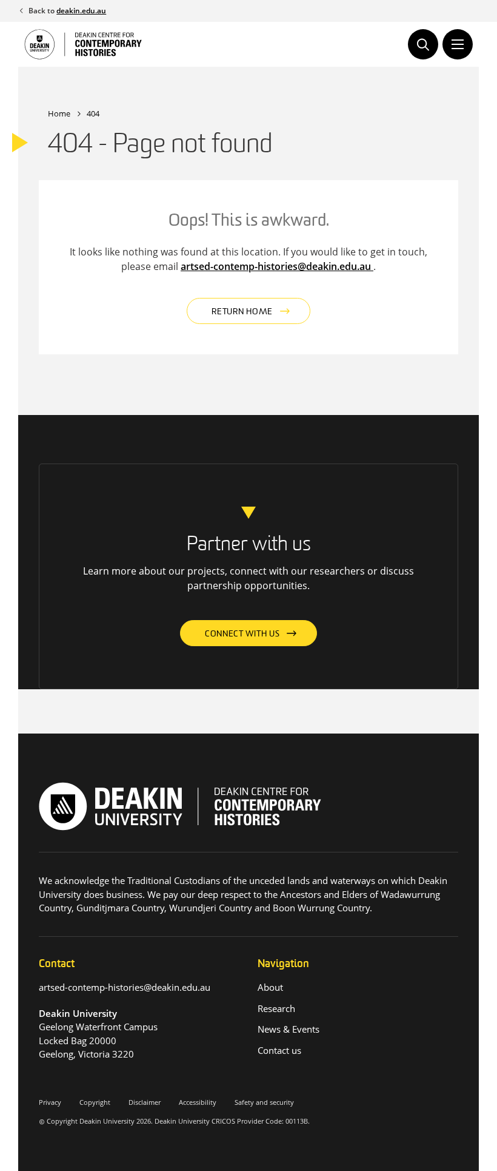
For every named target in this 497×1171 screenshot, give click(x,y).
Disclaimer (144, 1102)
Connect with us (242, 634)
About (270, 987)
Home (59, 113)
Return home (242, 312)
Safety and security (264, 1102)
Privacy (50, 1102)
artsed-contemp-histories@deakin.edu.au (277, 266)
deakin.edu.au (81, 10)
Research (276, 1008)
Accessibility (197, 1102)
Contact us (279, 1050)
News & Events (288, 1029)
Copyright (94, 1102)
